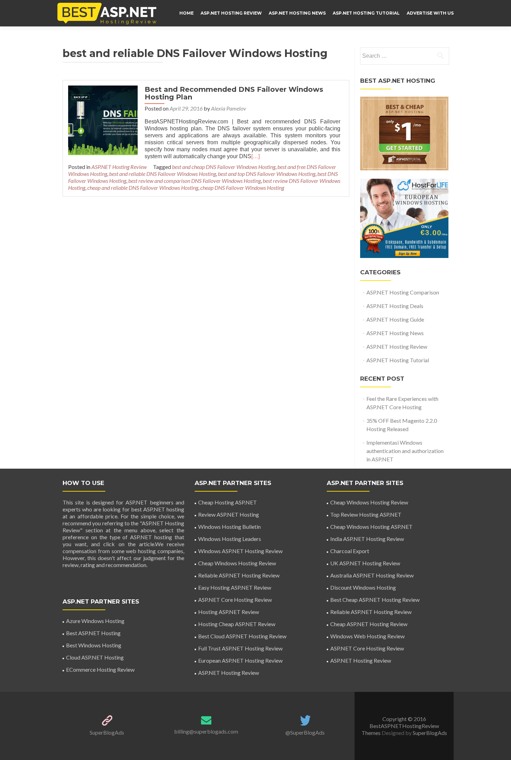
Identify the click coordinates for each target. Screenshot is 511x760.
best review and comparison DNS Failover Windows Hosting (194, 180)
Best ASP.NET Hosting (93, 633)
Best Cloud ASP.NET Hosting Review (242, 636)
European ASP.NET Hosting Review (240, 660)
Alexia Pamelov (228, 108)
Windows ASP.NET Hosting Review (240, 551)
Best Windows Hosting (93, 645)
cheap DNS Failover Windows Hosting (242, 187)
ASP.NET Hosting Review (231, 13)
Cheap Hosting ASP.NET (227, 502)
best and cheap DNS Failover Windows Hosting (223, 166)
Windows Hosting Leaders (229, 538)
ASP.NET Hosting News (297, 13)
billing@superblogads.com (206, 731)
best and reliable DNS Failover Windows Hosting (162, 173)
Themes (372, 732)
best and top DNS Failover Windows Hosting (266, 173)
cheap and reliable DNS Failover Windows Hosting (142, 187)
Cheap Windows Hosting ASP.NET (371, 526)
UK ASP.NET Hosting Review (365, 563)
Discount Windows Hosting (363, 587)
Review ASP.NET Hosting (228, 514)
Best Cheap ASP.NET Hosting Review (375, 599)
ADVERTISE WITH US (430, 13)
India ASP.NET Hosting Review (367, 538)
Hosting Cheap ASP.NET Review (236, 624)
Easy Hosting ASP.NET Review (234, 587)
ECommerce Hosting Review (100, 669)
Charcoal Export (349, 551)
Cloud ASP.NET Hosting (95, 657)
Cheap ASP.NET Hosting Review (368, 624)
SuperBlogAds (107, 732)
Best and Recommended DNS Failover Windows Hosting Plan (234, 93)
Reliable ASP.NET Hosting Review (238, 575)
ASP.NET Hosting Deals (394, 305)
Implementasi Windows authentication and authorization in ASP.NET (405, 450)
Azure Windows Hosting (95, 620)
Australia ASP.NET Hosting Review (372, 575)
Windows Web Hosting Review (367, 636)
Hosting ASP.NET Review (228, 611)
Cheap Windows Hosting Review (237, 563)
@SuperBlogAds (305, 732)
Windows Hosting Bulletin (229, 526)
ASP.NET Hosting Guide (395, 319)
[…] (255, 156)
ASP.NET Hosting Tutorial (366, 13)
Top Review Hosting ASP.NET (366, 514)
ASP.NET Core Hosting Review (235, 599)
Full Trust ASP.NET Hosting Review (240, 648)
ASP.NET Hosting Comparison (402, 292)
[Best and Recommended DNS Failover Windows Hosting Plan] (103, 119)
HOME (186, 13)
